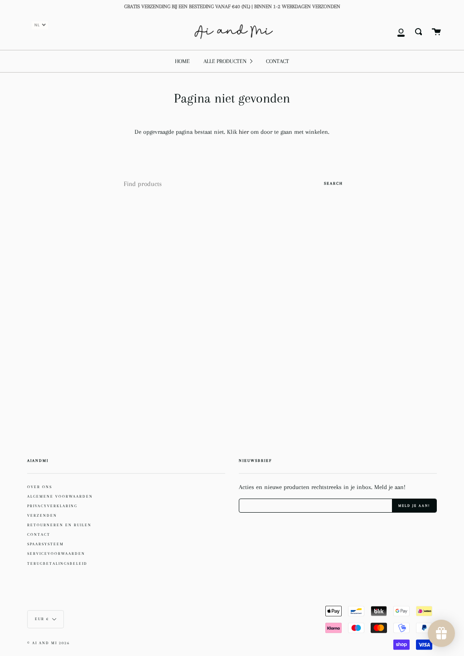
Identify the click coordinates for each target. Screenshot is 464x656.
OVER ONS (39, 487)
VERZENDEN (42, 515)
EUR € (42, 619)
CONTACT (38, 534)
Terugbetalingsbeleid (57, 563)
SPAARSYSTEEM (45, 544)
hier (245, 131)
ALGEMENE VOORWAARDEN (60, 496)
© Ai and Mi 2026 (48, 643)
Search (333, 183)
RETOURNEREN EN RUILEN (59, 525)
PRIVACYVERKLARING (52, 506)
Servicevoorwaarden (56, 553)
